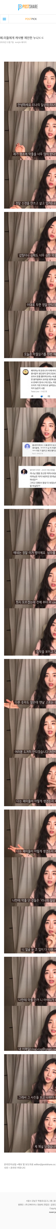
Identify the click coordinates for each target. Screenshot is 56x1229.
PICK (31, 19)
